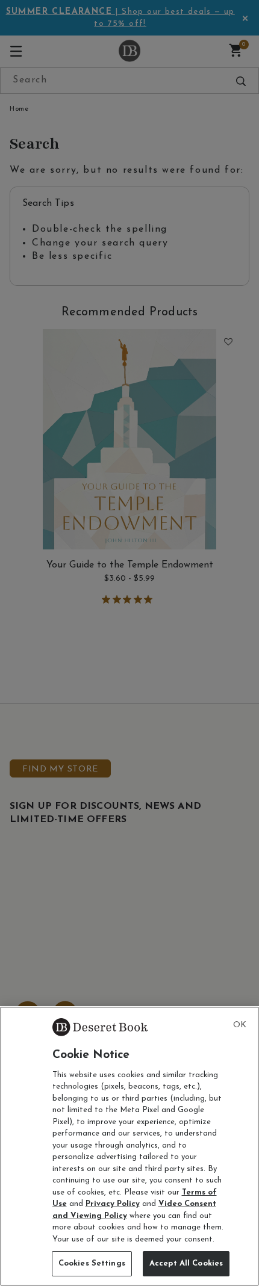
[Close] (239, 1025)
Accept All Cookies (186, 1263)
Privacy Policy (113, 1204)
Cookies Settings (91, 1263)
